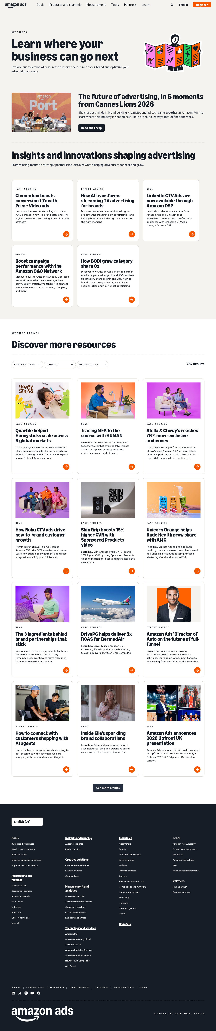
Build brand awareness (23, 843)
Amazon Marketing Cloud (78, 939)
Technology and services (80, 928)
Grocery (123, 876)
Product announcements (185, 849)
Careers (143, 987)
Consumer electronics (130, 854)
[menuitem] (27, 901)
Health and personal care (131, 881)
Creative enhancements (77, 865)
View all (15, 923)
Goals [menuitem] (15, 838)
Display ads (17, 901)
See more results (108, 788)
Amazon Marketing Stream (78, 901)
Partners (130, 4)
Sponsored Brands (21, 896)
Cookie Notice (101, 987)
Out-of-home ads (21, 917)
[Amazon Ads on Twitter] (20, 993)
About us (16, 987)
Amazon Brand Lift (74, 896)
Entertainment (126, 859)
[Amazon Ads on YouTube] (32, 994)
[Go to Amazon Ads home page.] (42, 1014)
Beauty (122, 849)
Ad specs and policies (183, 859)
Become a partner (182, 892)
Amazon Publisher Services (79, 950)
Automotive (125, 843)
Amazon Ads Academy (184, 843)
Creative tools (72, 876)
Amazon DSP (71, 933)
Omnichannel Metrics (75, 912)
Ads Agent (70, 966)
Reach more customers (23, 849)
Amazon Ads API (73, 944)
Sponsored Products (22, 890)
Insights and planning (78, 838)
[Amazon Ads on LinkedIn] (13, 994)
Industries (125, 838)
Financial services (127, 870)
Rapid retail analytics (75, 917)
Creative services (73, 870)
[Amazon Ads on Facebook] (39, 994)
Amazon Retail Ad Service (78, 955)
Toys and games (127, 908)
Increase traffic (19, 854)
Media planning (72, 849)
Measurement (96, 4)
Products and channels (65, 4)
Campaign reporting (75, 907)
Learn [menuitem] (176, 838)
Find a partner (180, 886)
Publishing (124, 897)
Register (202, 4)
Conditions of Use (35, 987)
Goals (40, 4)
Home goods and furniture (132, 886)
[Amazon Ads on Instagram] (26, 994)
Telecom (123, 902)
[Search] (172, 5)
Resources (178, 854)
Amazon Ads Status (124, 987)
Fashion (123, 865)
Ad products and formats (22, 878)
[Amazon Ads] (13, 4)
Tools (115, 4)
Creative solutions (77, 859)
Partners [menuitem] (179, 881)
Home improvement (129, 892)
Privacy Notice (57, 987)
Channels (125, 924)
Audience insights (74, 843)
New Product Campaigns (77, 960)
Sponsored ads (19, 885)
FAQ (175, 865)
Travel (122, 913)
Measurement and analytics (77, 888)
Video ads (16, 907)
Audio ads (16, 912)
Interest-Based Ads (79, 987)
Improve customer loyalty (25, 865)
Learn (146, 4)
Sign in (183, 4)
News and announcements (186, 870)
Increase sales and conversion (26, 859)
